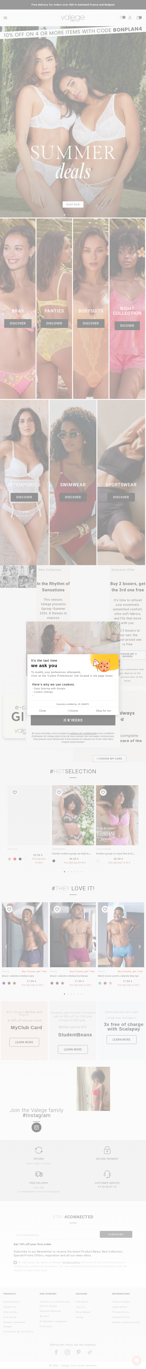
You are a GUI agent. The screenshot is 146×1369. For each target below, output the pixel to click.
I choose (73, 710)
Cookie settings (43, 692)
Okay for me (103, 710)
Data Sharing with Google (49, 688)
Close (42, 710)
